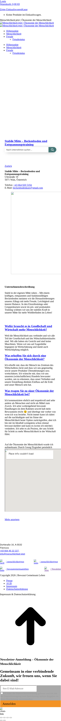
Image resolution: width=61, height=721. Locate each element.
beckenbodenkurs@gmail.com (28, 187)
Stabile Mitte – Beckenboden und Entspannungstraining (26, 142)
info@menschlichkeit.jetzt (12, 554)
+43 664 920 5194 (22, 185)
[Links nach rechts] (4, 720)
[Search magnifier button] (52, 149)
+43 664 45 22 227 (9, 550)
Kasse (25, 9)
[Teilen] (4, 717)
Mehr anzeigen (12, 519)
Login (3, 1)
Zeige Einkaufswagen (11, 9)
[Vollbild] (7, 717)
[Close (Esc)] (1, 717)
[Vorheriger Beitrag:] (1, 720)
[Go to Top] (30, 655)
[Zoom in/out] (10, 717)
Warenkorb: (10, 4)
